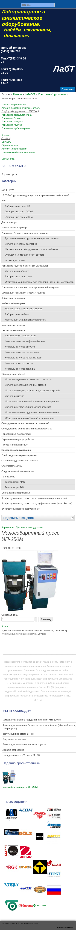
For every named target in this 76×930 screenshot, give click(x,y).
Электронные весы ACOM (19, 211)
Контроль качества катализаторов (23, 357)
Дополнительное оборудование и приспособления (32, 238)
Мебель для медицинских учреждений (25, 319)
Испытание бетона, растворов (21, 244)
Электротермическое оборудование (20, 508)
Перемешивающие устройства (17, 439)
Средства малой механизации (17, 471)
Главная (17, 94)
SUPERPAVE (8, 190)
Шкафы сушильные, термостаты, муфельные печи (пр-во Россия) (36, 503)
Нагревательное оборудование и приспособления (31, 249)
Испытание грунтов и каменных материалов (24, 265)
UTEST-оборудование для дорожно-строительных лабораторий (35, 195)
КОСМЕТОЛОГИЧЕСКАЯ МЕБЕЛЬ (23, 308)
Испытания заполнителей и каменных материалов (32, 401)
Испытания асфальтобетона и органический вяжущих (30, 287)
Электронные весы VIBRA (19, 217)
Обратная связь (9, 145)
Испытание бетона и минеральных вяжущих (25, 233)
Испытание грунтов (11, 125)
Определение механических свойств (24, 254)
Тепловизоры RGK (15, 487)
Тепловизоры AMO (15, 482)
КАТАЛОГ (30, 94)
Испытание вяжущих (12, 121)
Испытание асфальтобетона (16, 114)
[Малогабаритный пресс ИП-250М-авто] (30, 610)
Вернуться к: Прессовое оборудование (22, 527)
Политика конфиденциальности (18, 152)
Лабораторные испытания (18, 276)
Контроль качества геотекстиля (22, 352)
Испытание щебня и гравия (15, 128)
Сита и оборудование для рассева (19, 460)
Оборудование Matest (13, 374)
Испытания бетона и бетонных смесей (25, 385)
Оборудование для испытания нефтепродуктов (26, 428)
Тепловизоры (8, 476)
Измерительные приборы (14, 227)
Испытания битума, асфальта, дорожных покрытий (32, 390)
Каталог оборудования (13, 104)
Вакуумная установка (14, 739)
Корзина (5, 135)
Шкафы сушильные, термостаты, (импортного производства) (34, 498)
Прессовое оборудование (52, 94)
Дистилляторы (9, 222)
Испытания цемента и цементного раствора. (28, 379)
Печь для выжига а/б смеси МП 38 (21, 755)
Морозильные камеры (13, 325)
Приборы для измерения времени (19, 455)
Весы (4, 200)
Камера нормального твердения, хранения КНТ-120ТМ (31, 719)
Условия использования (14, 148)
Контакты (6, 141)
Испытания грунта (14, 396)
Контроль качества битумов (20, 346)
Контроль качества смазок (19, 363)
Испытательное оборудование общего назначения (32, 412)
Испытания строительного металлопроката (28, 407)
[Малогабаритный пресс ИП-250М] (9, 783)
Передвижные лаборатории (16, 434)
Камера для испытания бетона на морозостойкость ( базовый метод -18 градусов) (38, 727)
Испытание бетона (11, 118)
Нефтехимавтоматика (13, 330)
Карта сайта (7, 158)
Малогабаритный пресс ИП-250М (20, 787)
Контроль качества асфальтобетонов (25, 341)
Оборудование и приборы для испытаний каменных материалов (39, 282)
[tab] (72, 517)
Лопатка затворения (13, 750)
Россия (5, 626)
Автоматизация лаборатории (20, 335)
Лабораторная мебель (17, 314)
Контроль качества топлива (20, 368)
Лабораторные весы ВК (17, 206)
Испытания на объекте (17, 271)
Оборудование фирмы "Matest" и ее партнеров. (30, 418)
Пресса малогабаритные (14, 444)
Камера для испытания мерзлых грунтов (24, 744)
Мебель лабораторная (13, 303)
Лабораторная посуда (13, 298)
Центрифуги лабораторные (15, 492)
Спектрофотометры (11, 466)
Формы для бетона (15, 260)
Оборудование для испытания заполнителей (25, 423)
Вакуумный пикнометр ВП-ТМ (18, 733)
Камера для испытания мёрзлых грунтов (23, 292)
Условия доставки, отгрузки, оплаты (20, 108)
